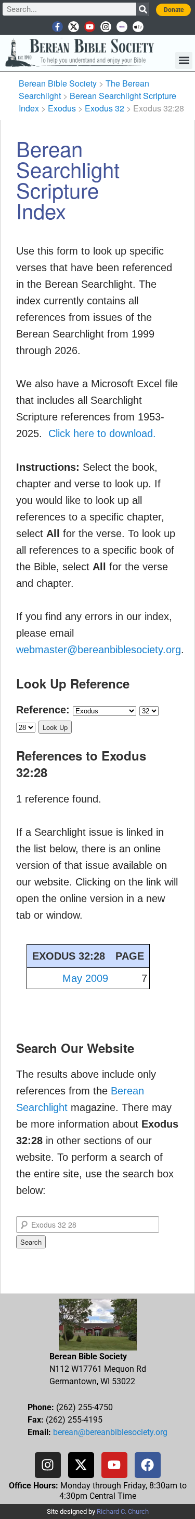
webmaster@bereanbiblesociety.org (98, 649)
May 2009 (85, 978)
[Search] (142, 9)
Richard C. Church (123, 1511)
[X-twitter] (73, 26)
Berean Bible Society (58, 83)
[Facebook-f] (57, 26)
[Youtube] (89, 26)
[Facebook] (148, 1465)
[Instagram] (105, 26)
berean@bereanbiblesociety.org (110, 1432)
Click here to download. (102, 433)
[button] (183, 60)
